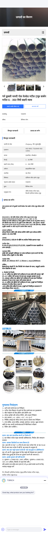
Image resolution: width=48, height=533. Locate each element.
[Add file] (2, 529)
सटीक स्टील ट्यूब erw (9, 475)
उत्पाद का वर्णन (35, 131)
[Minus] (45, 480)
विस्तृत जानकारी (13, 131)
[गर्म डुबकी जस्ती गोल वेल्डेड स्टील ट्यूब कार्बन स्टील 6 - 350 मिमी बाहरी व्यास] (24, 59)
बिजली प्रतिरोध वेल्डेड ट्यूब (14, 472)
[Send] (45, 529)
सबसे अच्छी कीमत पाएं (13, 106)
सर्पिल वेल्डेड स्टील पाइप (31, 472)
